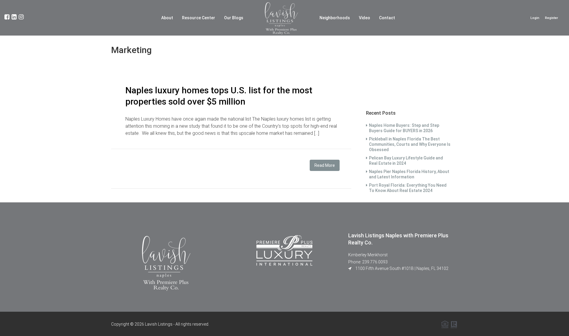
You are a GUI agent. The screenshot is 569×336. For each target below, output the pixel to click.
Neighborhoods (334, 17)
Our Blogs (233, 17)
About (167, 17)
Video (364, 17)
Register (551, 18)
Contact (387, 17)
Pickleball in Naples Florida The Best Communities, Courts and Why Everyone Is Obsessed (409, 144)
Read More (324, 165)
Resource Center (198, 17)
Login (534, 18)
